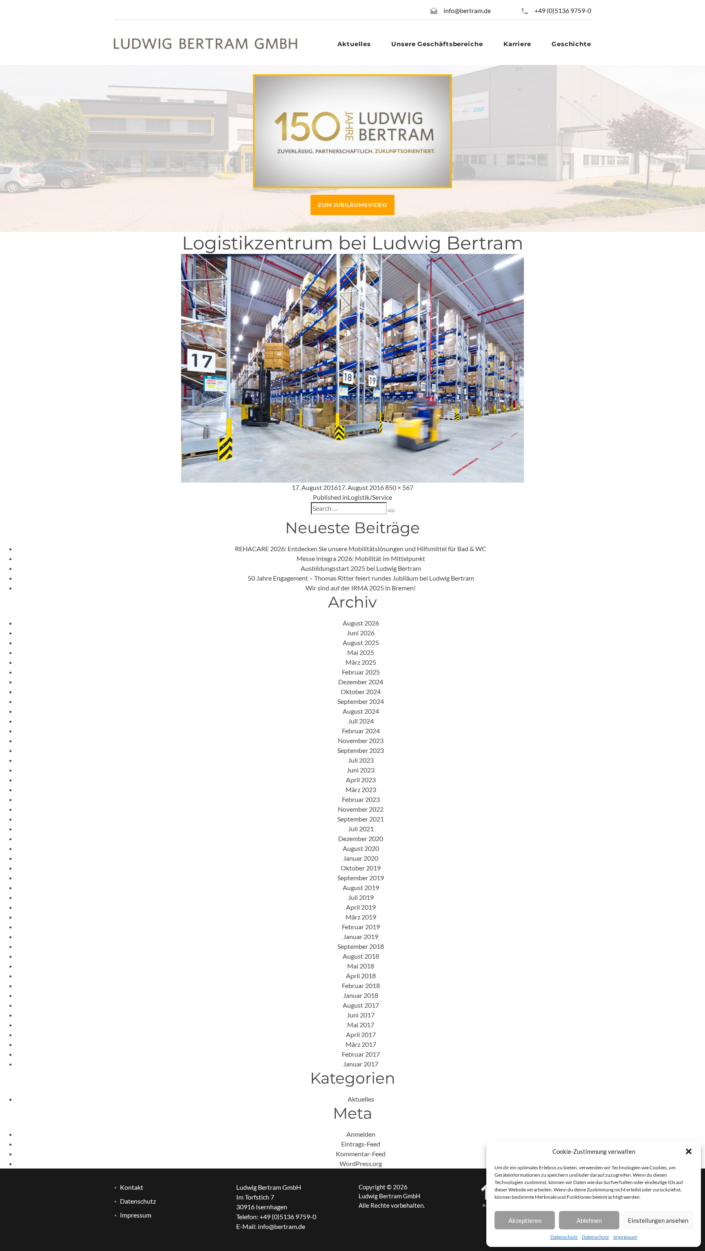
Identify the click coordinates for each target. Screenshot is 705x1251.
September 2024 (360, 701)
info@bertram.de (467, 10)
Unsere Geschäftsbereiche (437, 44)
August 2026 (361, 623)
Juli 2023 (361, 760)
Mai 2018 (360, 966)
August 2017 (361, 1005)
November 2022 (361, 809)
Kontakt (131, 1187)
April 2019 (361, 907)
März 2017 (361, 1044)
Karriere (517, 44)
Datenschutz (564, 1237)
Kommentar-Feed (361, 1154)
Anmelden (360, 1134)
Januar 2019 (360, 936)
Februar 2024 (361, 731)
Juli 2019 (361, 897)
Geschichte (571, 44)
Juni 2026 (361, 633)
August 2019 (361, 887)
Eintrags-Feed (360, 1144)
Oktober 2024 (361, 691)
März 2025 (361, 662)
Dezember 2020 (360, 838)
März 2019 (361, 917)
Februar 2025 (361, 672)
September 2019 (360, 877)
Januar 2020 (360, 858)
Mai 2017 (360, 1024)
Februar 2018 (361, 985)
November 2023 (361, 740)
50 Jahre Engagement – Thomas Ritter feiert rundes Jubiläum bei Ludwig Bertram (361, 578)
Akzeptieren (524, 1220)
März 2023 (361, 789)
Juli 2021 (361, 829)
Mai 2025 (360, 652)
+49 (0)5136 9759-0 (562, 10)
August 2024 (361, 711)
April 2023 (361, 780)
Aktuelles (354, 44)
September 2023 (360, 750)
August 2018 (361, 956)
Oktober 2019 (361, 868)
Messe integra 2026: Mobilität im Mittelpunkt (361, 558)
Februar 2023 (361, 799)
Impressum (625, 1237)
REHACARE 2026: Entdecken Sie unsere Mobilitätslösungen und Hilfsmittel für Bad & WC (360, 548)
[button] (689, 1151)
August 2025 (361, 642)
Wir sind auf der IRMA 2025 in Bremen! (361, 588)
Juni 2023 (361, 770)
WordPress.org (360, 1163)
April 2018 (361, 975)
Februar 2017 (361, 1054)
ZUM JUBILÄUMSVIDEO (352, 204)
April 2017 (361, 1034)
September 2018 (360, 946)
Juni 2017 (361, 1015)
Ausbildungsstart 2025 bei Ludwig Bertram (361, 568)
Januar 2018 (360, 995)
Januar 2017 (360, 1064)
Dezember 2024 (360, 682)
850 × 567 (399, 487)
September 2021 (360, 819)
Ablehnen (589, 1220)
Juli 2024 (361, 721)
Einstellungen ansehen (658, 1220)
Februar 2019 (361, 926)
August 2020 (361, 848)
